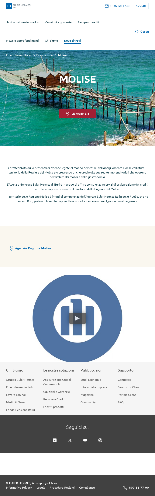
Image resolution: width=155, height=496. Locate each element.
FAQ (120, 402)
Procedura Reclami (62, 488)
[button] (142, 31)
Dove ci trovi (72, 41)
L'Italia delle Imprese (94, 387)
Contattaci (124, 380)
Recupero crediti (88, 22)
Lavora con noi (16, 395)
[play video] (77, 318)
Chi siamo (51, 41)
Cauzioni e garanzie (58, 22)
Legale (40, 488)
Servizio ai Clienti (129, 387)
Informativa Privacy (19, 488)
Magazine (87, 395)
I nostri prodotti (53, 407)
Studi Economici (91, 380)
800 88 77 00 (139, 488)
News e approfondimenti (22, 41)
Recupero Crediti (54, 399)
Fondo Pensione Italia (20, 410)
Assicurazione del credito (22, 22)
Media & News (15, 402)
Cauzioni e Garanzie (56, 392)
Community (88, 402)
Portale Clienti (127, 395)
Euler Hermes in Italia (20, 387)
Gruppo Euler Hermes (20, 380)
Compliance (87, 488)
